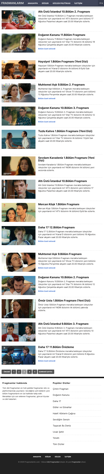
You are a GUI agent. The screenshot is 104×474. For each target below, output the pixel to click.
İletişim (78, 3)
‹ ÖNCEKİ (6, 372)
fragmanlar (76, 462)
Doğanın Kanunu (61, 395)
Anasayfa (33, 3)
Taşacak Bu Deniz (62, 425)
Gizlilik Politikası (61, 3)
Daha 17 (57, 401)
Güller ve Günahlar (62, 407)
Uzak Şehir (58, 431)
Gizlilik (58, 457)
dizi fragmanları (53, 462)
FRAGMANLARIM (12, 3)
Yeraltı (56, 438)
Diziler (45, 3)
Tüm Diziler (58, 444)
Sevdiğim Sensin (61, 419)
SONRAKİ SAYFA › (46, 372)
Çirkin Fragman (60, 388)
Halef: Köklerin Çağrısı (64, 413)
